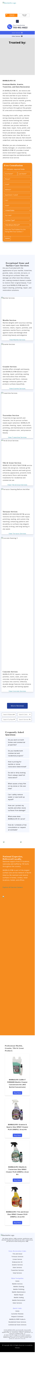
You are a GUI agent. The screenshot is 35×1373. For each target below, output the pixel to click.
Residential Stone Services (17, 1322)
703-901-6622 (20, 27)
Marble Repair (18, 1295)
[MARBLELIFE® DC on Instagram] (2, 1246)
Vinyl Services (17, 1273)
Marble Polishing (18, 1289)
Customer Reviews (17, 1314)
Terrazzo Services (17, 1256)
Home (17, 1281)
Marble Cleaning (18, 1286)
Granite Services (17, 1265)
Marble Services (17, 1284)
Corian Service (17, 1259)
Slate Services (17, 1267)
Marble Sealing (19, 1297)
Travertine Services (17, 1270)
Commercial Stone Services (17, 1325)
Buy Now (17, 1093)
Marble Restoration (18, 1300)
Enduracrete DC (17, 1262)
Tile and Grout (17, 1254)
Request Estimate (17, 1316)
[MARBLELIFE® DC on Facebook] (17, 21)
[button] (17, 742)
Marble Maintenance (19, 1292)
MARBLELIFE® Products (17, 1319)
